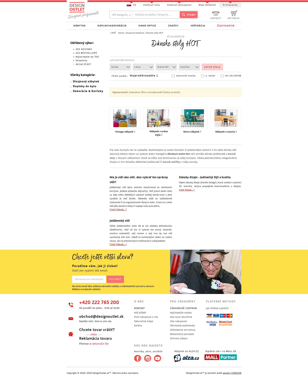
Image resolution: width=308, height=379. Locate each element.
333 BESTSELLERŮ (86, 53)
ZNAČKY (173, 25)
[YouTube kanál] (158, 357)
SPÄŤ (113, 33)
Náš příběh (140, 312)
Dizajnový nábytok (86, 81)
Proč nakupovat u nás (146, 317)
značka (185, 67)
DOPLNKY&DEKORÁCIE (112, 25)
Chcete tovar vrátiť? (97, 330)
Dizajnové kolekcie (135, 33)
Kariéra (138, 325)
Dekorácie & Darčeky (88, 91)
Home (121, 33)
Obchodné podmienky (182, 325)
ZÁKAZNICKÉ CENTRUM (183, 308)
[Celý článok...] (118, 209)
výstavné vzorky (186, 75)
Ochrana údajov (179, 338)
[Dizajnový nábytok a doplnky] (85, 10)
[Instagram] (148, 357)
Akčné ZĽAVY (83, 64)
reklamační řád (100, 343)
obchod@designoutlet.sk (101, 316)
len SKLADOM (233, 75)
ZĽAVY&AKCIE (226, 25)
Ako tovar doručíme (181, 317)
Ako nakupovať (178, 321)
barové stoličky (171, 162)
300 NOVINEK (84, 49)
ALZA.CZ (194, 351)
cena (137, 67)
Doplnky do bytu (84, 86)
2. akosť (210, 75)
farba (115, 67)
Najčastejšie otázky (181, 312)
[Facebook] (137, 357)
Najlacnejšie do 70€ (87, 57)
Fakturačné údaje (143, 321)
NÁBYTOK (79, 25)
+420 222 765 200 (99, 302)
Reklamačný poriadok (182, 334)
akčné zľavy (212, 67)
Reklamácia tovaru (95, 338)
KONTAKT (139, 308)
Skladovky (82, 60)
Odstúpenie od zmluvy (182, 329)
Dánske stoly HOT (154, 33)
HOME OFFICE (147, 25)
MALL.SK (231, 351)
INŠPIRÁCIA (198, 25)
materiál (163, 67)
